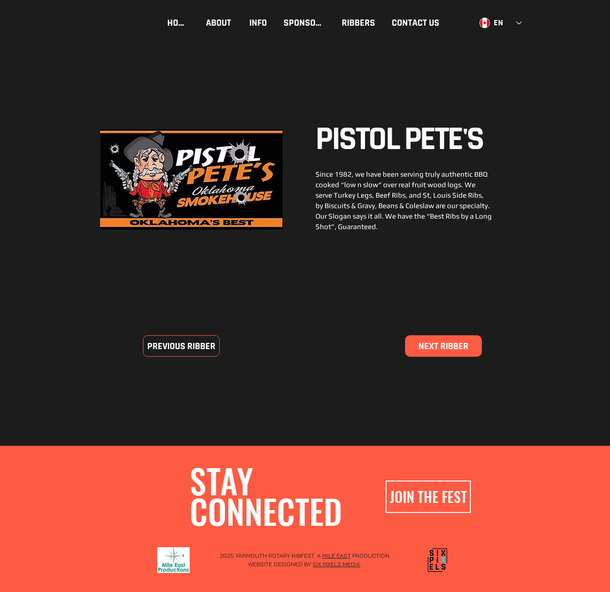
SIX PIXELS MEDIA (336, 564)
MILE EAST (336, 555)
